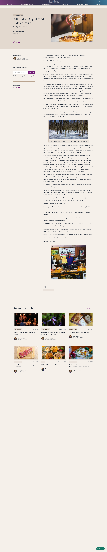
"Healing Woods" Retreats (82, 4)
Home (15, 6)
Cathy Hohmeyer (19, 31)
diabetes (62, 93)
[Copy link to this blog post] (14, 42)
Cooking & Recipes (18, 15)
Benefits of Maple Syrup (55, 238)
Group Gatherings (64, 4)
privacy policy (29, 75)
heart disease (55, 93)
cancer (66, 93)
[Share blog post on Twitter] (16, 42)
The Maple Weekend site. (66, 194)
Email (14, 69)
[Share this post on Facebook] (19, 87)
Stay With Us (9, 4)
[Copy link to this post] (14, 87)
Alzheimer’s (74, 93)
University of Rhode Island (50, 88)
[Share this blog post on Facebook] (19, 42)
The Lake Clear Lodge (56, 190)
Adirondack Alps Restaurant (27, 4)
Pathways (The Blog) (24, 6)
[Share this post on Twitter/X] (16, 87)
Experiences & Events (46, 4)
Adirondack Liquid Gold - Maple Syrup (41, 6)
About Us (98, 4)
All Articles (90, 308)
